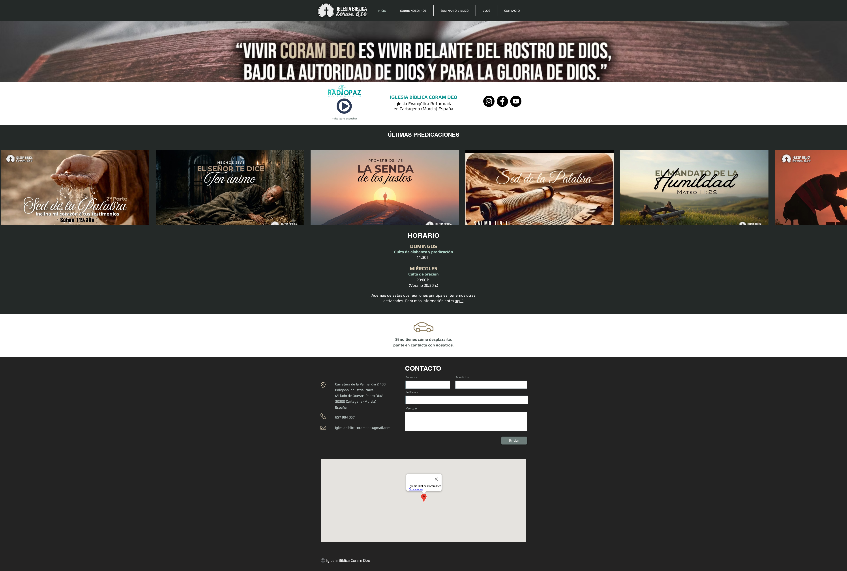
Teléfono (412, 392)
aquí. (459, 300)
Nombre (412, 377)
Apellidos (462, 377)
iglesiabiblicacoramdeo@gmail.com (362, 428)
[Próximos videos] (841, 191)
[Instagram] (489, 101)
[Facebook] (502, 101)
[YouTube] (515, 101)
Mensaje (411, 408)
